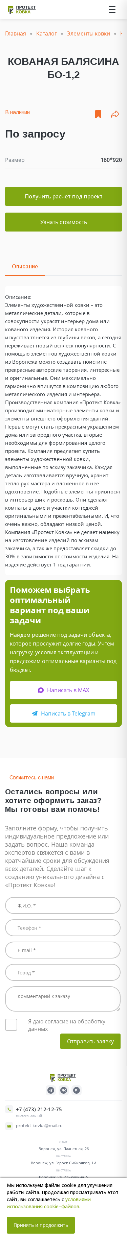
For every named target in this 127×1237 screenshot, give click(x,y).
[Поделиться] (115, 114)
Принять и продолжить (41, 1225)
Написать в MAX (68, 690)
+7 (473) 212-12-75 (39, 1109)
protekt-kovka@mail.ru (39, 1125)
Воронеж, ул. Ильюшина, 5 (63, 1177)
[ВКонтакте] (64, 1090)
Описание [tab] (25, 266)
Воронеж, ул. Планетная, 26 (64, 1148)
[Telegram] (51, 1090)
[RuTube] (76, 1090)
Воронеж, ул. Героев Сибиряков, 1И (63, 1162)
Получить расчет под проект (64, 196)
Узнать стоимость (63, 222)
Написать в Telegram (68, 713)
